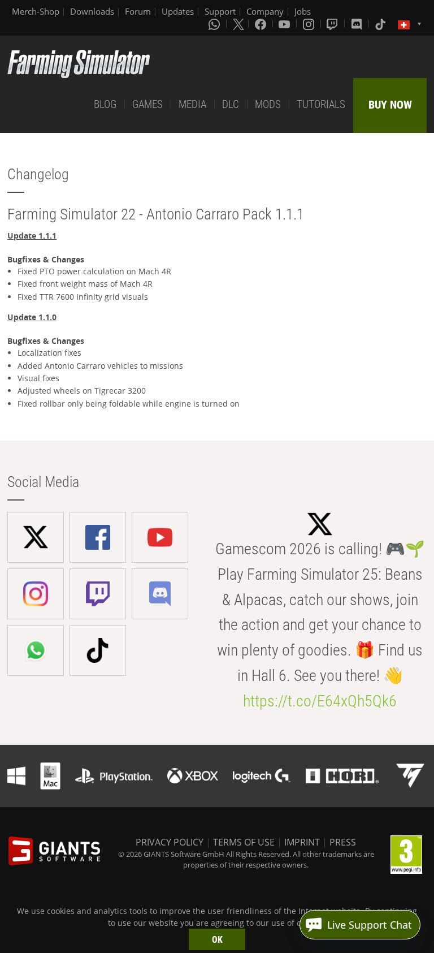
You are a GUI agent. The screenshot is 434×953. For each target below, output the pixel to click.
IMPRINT (302, 842)
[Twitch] (333, 24)
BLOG (105, 104)
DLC (230, 104)
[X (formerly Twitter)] (238, 24)
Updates (178, 11)
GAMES (147, 104)
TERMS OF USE (244, 842)
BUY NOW (390, 104)
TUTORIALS (321, 104)
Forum (138, 11)
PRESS (342, 842)
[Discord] (357, 24)
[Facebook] (261, 24)
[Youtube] (285, 24)
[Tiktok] (381, 24)
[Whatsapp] (215, 24)
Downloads (92, 11)
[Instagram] (309, 24)
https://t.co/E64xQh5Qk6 (320, 701)
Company (265, 11)
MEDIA (192, 104)
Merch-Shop (35, 11)
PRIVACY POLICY (169, 842)
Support (220, 11)
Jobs (302, 11)
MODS (268, 104)
